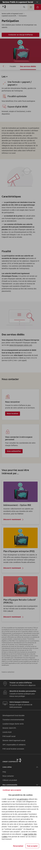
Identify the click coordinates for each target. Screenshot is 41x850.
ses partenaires (22, 799)
